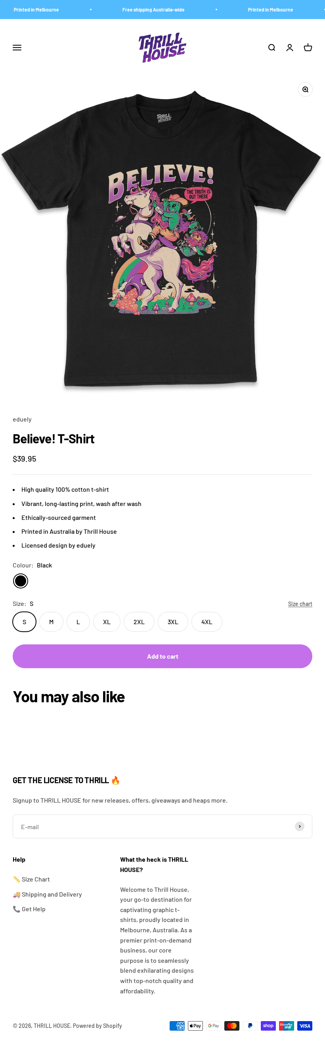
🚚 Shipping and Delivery (47, 894)
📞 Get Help (29, 908)
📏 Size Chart (31, 879)
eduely (22, 419)
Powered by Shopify (97, 1025)
